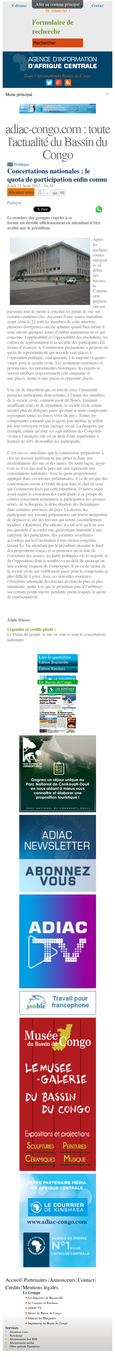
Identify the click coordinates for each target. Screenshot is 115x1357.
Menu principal (18, 94)
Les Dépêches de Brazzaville (45, 1298)
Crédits (12, 1287)
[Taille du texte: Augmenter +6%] (40, 192)
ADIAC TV (35, 1308)
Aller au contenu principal (57, 4)
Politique (21, 164)
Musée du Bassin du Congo (45, 1313)
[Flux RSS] (67, 84)
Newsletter (16, 1335)
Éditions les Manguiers (42, 1318)
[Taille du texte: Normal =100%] (47, 192)
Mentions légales (40, 1287)
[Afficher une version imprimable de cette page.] (55, 192)
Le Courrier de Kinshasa (43, 1303)
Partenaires (35, 1279)
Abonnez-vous (19, 1332)
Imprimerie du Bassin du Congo (48, 1323)
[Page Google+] (57, 84)
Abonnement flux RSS (23, 1339)
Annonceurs (62, 1279)
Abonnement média (22, 1343)
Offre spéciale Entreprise (25, 1346)
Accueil (13, 1279)
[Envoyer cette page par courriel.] (62, 192)
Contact (86, 1279)
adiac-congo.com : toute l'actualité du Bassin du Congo (57, 141)
